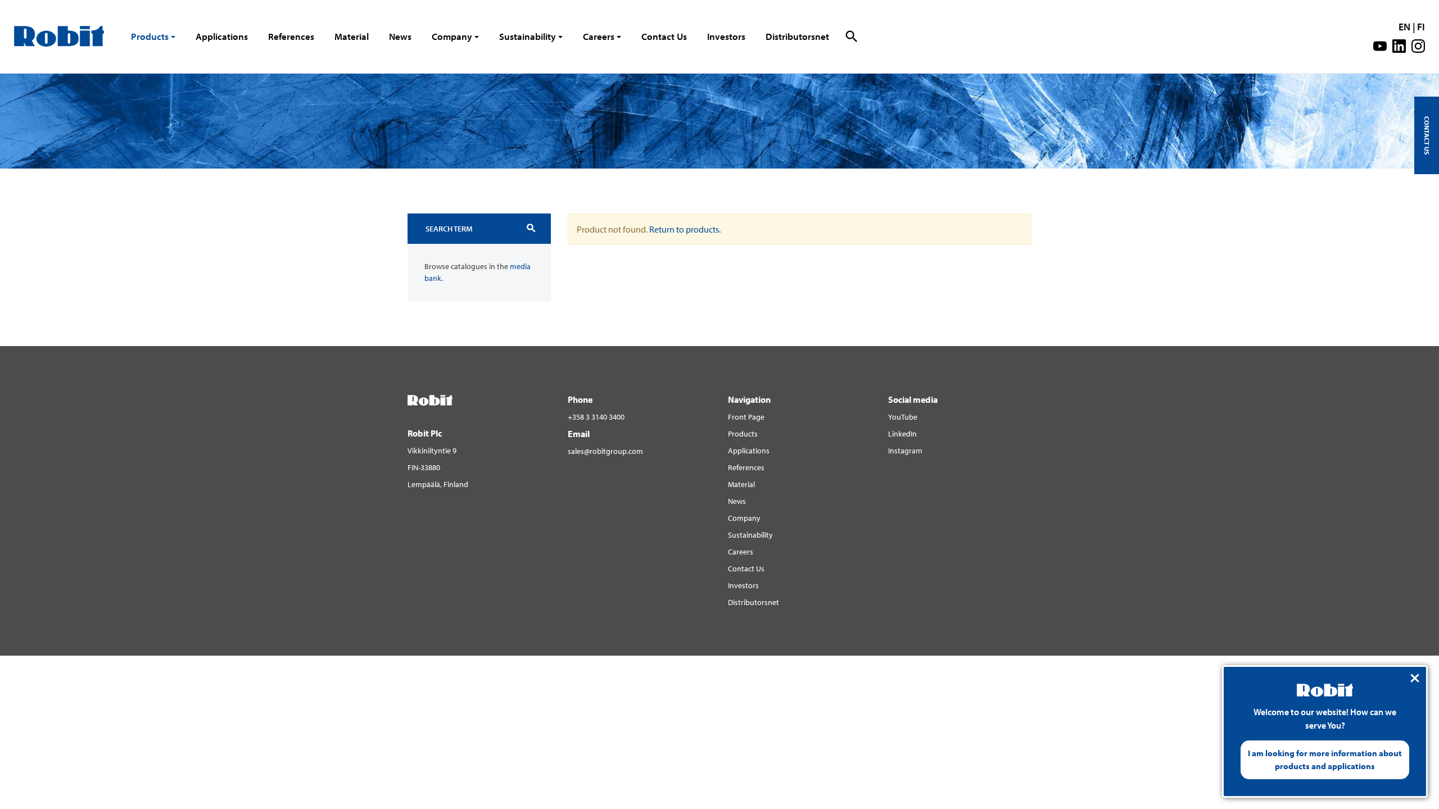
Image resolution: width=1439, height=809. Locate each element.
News (400, 36)
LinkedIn (902, 434)
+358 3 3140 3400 (596, 417)
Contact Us (664, 36)
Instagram (905, 451)
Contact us (1427, 135)
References (291, 36)
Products (150, 36)
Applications (222, 36)
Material (351, 36)
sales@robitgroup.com (605, 451)
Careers (598, 36)
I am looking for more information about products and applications (1325, 759)
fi (1421, 26)
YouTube (902, 417)
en (1404, 26)
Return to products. (685, 229)
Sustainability (527, 36)
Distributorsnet (797, 36)
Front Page (746, 417)
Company (452, 36)
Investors (726, 36)
